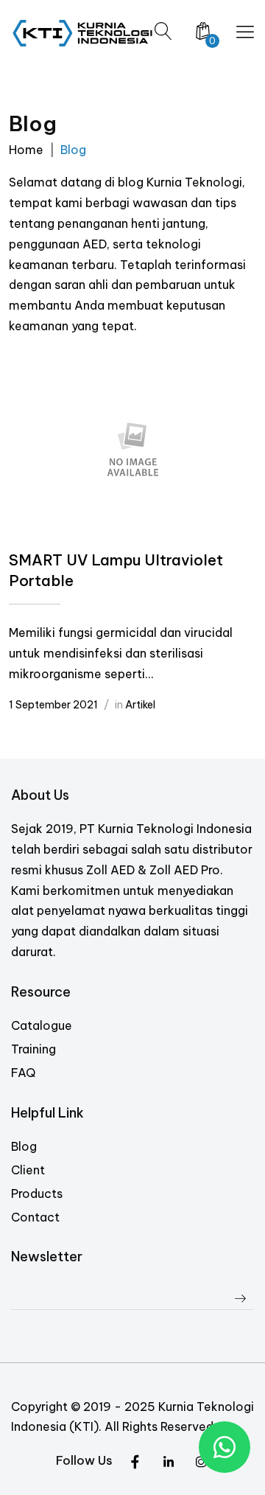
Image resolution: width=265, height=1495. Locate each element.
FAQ (23, 1072)
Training (33, 1049)
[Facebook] (201, 1462)
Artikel (140, 704)
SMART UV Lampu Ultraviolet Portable (116, 570)
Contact (35, 1217)
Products (37, 1193)
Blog (24, 1146)
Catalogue (41, 1025)
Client (28, 1170)
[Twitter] (135, 1462)
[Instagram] (168, 1462)
